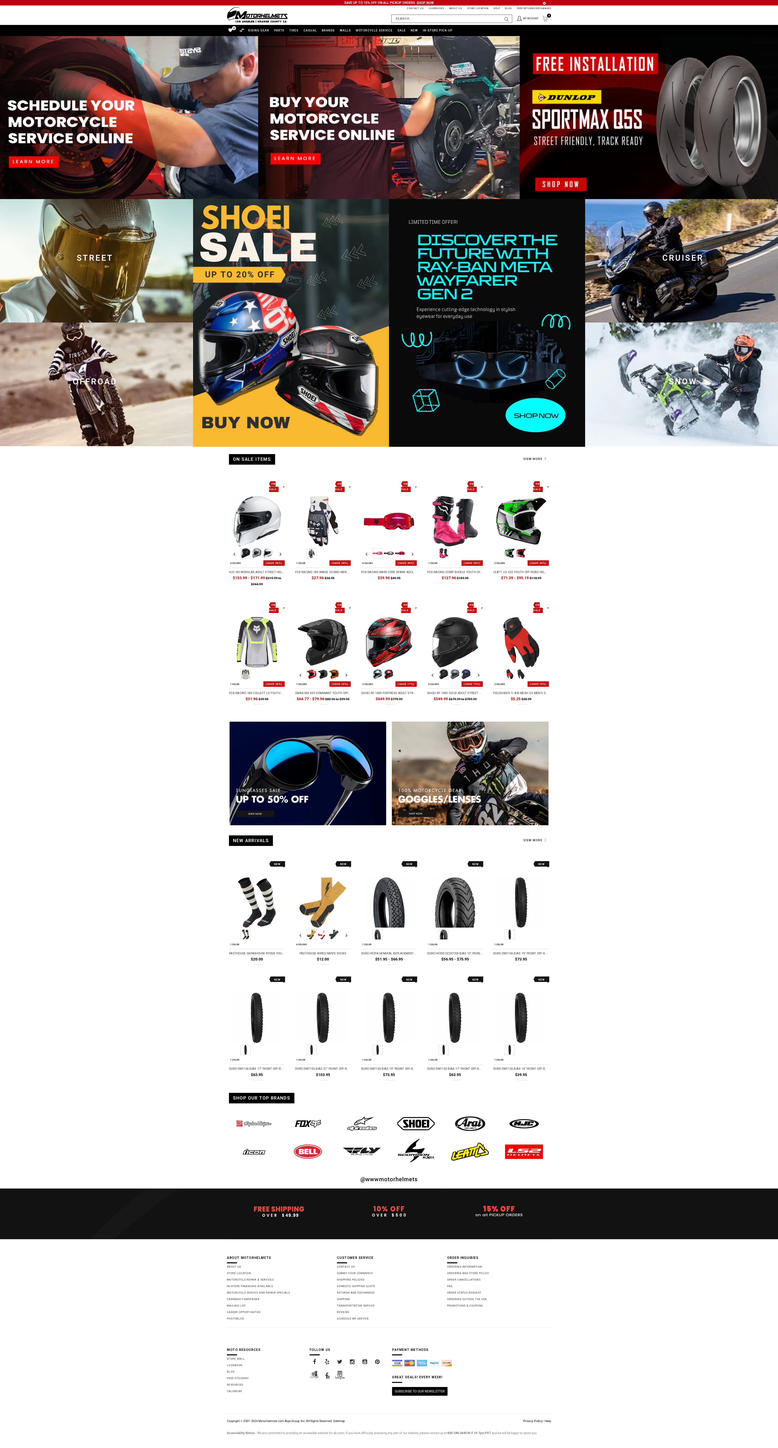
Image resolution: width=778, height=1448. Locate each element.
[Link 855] (362, 1151)
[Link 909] (340, 1362)
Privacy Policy (533, 1421)
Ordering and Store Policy (468, 1273)
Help (497, 8)
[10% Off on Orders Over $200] (389, 1211)
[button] (528, 19)
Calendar (234, 1391)
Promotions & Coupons (465, 1305)
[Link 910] (352, 1362)
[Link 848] (308, 1124)
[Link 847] (254, 1124)
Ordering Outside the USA (467, 1299)
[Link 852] (524, 1124)
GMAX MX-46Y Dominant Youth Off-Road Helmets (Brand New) (323, 693)
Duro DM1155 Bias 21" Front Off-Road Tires (323, 1069)
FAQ (450, 1286)
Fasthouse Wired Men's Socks (323, 953)
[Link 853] (254, 1152)
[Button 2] (506, 19)
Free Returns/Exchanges (534, 8)
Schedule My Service (353, 1318)
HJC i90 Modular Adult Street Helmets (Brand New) (257, 572)
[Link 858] (524, 1152)
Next (279, 553)
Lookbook (235, 1365)
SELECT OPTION (271, 592)
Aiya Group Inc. (295, 1421)
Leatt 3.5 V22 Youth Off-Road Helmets (521, 572)
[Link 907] (315, 1362)
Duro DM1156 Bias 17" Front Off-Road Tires (257, 1069)
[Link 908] (327, 1362)
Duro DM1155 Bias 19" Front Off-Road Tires (389, 1069)
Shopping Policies (350, 1279)
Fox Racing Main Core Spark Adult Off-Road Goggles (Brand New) (389, 572)
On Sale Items (252, 459)
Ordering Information (464, 1266)
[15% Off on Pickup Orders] (499, 1211)
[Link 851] (470, 1124)
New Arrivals (251, 840)
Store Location (478, 8)
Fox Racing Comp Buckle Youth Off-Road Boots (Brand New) (455, 572)
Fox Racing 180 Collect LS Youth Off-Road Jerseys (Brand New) (257, 693)
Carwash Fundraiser (243, 1299)
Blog (508, 8)
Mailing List (236, 1305)
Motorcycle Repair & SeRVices (250, 1279)
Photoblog (235, 1318)
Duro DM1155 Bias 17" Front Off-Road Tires (455, 1069)
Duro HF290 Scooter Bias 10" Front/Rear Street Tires (455, 953)
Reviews (343, 1312)
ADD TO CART (273, 968)
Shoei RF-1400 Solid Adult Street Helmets (455, 693)
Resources (235, 1384)
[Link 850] (416, 1124)
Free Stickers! (238, 1378)
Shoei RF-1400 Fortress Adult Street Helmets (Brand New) (389, 693)
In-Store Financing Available (250, 1286)
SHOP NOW (425, 3)
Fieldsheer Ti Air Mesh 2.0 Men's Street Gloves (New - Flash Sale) (521, 693)
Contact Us (415, 8)
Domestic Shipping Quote (356, 1286)
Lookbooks (436, 8)
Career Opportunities (244, 1312)
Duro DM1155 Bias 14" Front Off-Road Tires (521, 1069)
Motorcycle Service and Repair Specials (258, 1292)
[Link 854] (308, 1152)
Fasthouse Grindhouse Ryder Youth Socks (257, 953)
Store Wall (236, 1358)
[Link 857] (470, 1152)
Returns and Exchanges (356, 1292)
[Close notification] (544, 3)
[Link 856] (416, 1151)
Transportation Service (356, 1305)
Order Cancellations (464, 1279)
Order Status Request (464, 1292)
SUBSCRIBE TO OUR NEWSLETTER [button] (420, 1391)
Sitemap (339, 1421)
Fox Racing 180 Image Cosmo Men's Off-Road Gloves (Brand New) (323, 572)
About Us (455, 8)
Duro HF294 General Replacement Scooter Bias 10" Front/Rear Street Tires (389, 953)
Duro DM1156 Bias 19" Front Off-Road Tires (521, 953)
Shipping (343, 1299)
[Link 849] (362, 1124)
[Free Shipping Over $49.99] (279, 1211)
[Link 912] (377, 1362)
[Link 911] (365, 1362)
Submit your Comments (355, 1273)
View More (533, 459)
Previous (234, 553)
